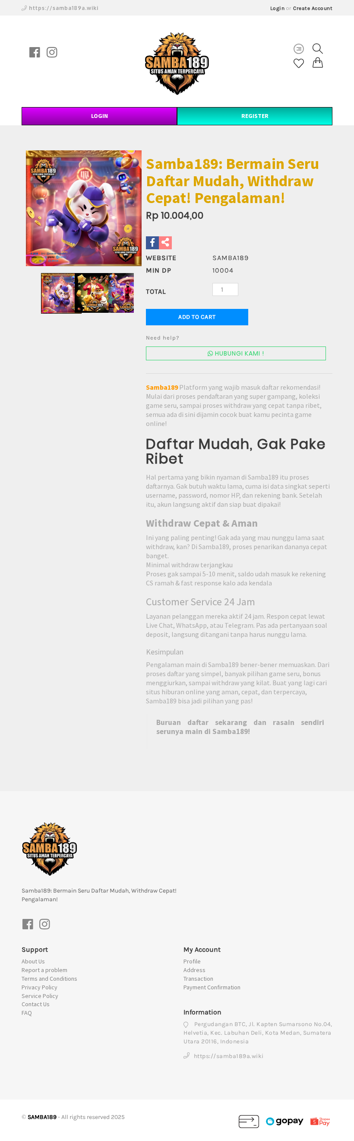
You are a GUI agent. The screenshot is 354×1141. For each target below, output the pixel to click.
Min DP (158, 270)
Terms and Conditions (49, 978)
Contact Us (36, 1004)
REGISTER (255, 116)
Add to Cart (197, 317)
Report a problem (44, 970)
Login (277, 8)
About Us (33, 961)
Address (194, 970)
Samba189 (162, 387)
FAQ (27, 1013)
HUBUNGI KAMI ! (238, 353)
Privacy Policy (39, 987)
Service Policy (40, 996)
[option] (84, 208)
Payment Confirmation (211, 987)
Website (161, 258)
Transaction (198, 978)
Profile (192, 961)
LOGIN (99, 116)
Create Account (312, 8)
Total (156, 291)
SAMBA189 (42, 1117)
